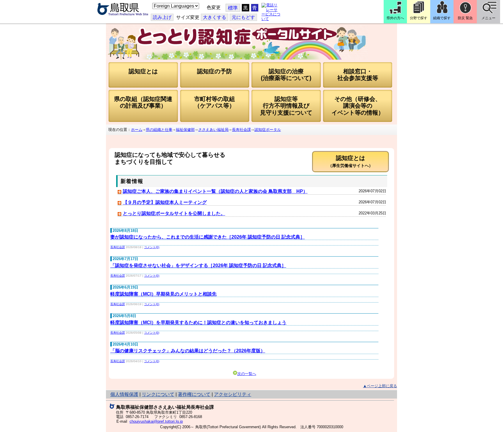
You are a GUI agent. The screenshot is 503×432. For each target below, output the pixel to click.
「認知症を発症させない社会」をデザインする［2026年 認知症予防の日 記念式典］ (198, 265)
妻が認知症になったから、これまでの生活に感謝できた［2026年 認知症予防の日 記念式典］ (207, 236)
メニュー (488, 18)
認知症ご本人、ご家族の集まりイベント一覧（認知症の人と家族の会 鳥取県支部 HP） (215, 191)
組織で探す (442, 18)
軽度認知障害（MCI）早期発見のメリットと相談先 (163, 293)
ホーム (136, 129)
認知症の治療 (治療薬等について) (286, 74)
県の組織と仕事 (159, 129)
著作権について (194, 394)
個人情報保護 (124, 394)
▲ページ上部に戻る (380, 386)
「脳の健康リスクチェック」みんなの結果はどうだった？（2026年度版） (187, 350)
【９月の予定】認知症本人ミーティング (165, 202)
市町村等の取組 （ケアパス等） (214, 102)
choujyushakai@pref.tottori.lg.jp (156, 421)
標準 (233, 8)
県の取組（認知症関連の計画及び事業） (143, 102)
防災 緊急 (465, 18)
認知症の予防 (214, 71)
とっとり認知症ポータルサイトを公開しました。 (174, 213)
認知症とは (143, 71)
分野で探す (418, 18)
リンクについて (158, 394)
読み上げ (162, 17)
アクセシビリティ (232, 394)
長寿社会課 (241, 129)
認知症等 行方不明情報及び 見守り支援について (286, 106)
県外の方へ (395, 18)
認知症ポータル (267, 129)
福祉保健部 (185, 129)
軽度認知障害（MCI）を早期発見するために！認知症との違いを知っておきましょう (198, 322)
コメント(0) (151, 247)
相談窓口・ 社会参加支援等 (357, 74)
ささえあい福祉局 (213, 129)
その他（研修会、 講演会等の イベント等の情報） (358, 106)
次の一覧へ (246, 373)
